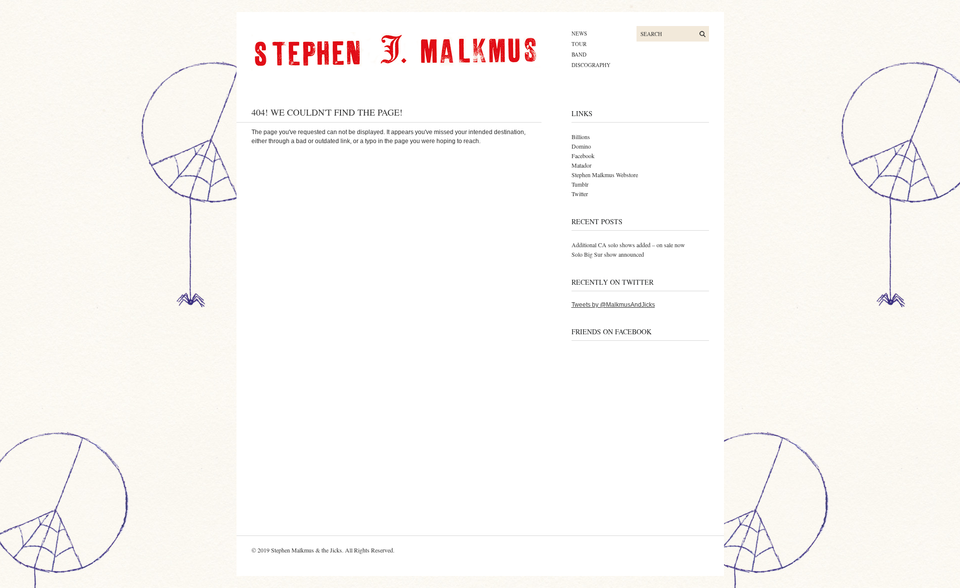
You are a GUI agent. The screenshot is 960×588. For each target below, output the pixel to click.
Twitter (580, 194)
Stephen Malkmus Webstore (605, 175)
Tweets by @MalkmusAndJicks (613, 304)
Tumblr (580, 184)
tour (579, 44)
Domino (581, 146)
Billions (581, 137)
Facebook (583, 156)
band (579, 54)
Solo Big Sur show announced (608, 254)
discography (591, 65)
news (579, 33)
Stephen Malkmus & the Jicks (306, 550)
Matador (582, 165)
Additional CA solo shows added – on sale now (628, 245)
